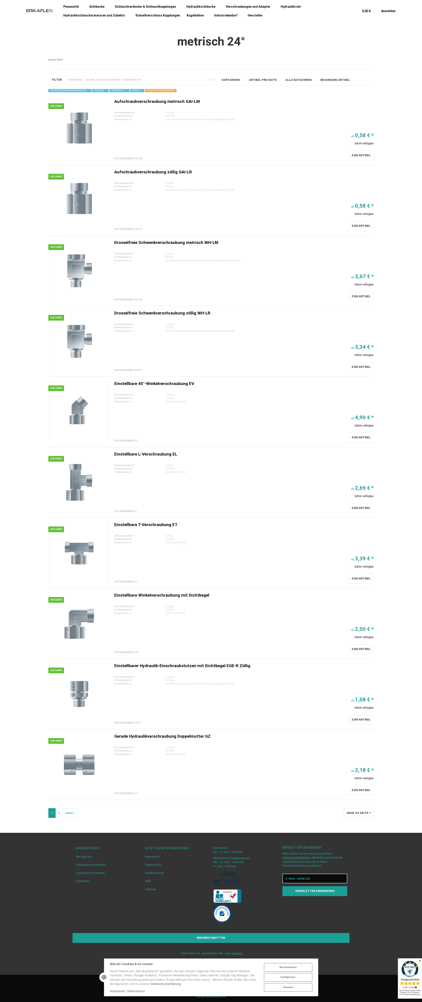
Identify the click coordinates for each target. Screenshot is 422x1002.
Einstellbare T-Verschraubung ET (146, 524)
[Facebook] (311, 905)
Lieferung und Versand (90, 873)
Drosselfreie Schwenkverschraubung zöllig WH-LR (162, 313)
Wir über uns (84, 856)
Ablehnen (288, 987)
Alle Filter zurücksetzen (160, 90)
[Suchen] (347, 10)
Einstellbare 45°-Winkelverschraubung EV (154, 383)
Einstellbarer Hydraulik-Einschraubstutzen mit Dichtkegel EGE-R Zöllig (182, 665)
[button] (361, 80)
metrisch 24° (118, 90)
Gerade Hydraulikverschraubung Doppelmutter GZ (162, 736)
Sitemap (150, 889)
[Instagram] (319, 905)
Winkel (136, 90)
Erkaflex (99, 90)
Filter (56, 79)
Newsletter (82, 881)
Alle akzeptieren (288, 967)
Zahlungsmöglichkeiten (91, 864)
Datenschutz (153, 864)
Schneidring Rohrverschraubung (69, 90)
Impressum (152, 856)
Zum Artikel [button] (361, 155)
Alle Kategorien (299, 80)
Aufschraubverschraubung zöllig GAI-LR (153, 171)
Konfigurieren (288, 977)
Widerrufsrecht (154, 873)
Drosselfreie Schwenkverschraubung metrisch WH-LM (166, 242)
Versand (236, 953)
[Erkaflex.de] (39, 10)
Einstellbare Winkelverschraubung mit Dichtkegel (161, 595)
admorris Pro (218, 996)
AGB (148, 881)
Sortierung (231, 80)
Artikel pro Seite (263, 80)
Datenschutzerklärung (296, 857)
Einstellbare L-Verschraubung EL (145, 454)
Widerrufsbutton (211, 937)
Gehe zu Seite (358, 813)
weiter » (70, 813)
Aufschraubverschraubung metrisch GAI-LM (157, 101)
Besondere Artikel (335, 80)
